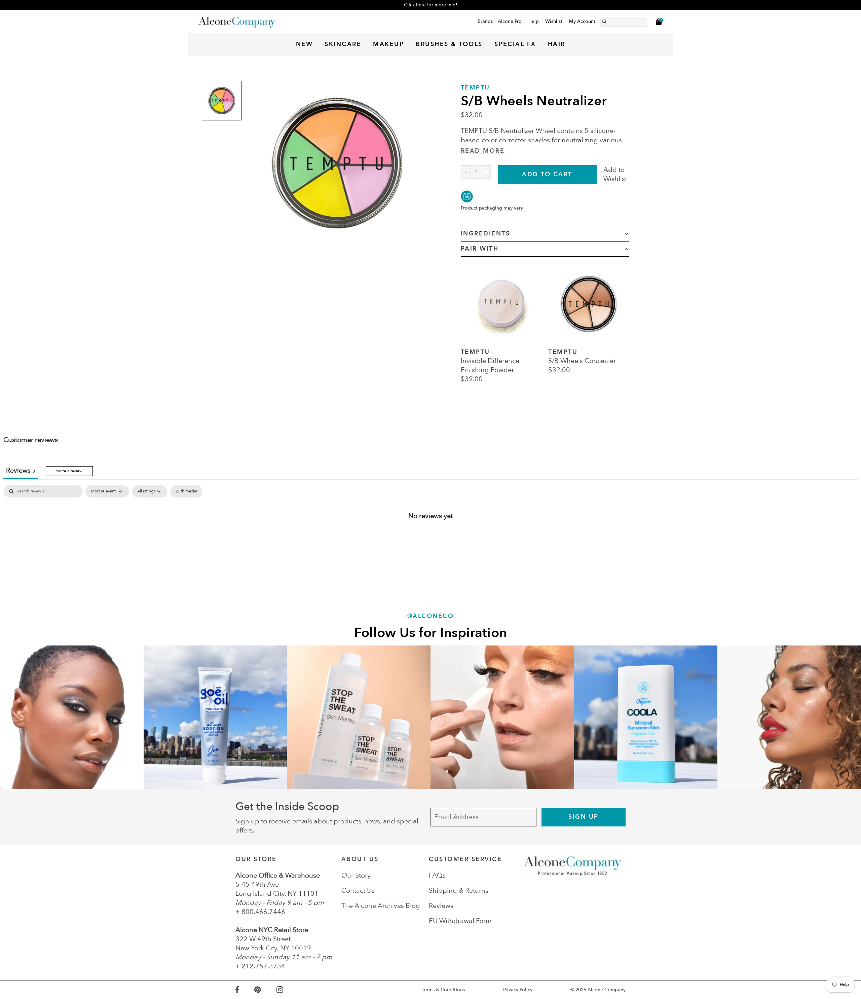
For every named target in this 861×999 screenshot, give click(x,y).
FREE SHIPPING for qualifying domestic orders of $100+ (430, 5)
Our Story (356, 875)
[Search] (604, 20)
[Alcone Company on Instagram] (287, 989)
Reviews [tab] (20, 470)
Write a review (69, 471)
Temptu (475, 87)
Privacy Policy (517, 990)
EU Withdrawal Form (460, 920)
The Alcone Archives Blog (380, 905)
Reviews (441, 905)
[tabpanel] (430, 537)
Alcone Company (607, 990)
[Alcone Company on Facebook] (244, 989)
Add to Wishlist (615, 174)
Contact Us (358, 890)
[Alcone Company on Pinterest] (265, 989)
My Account (582, 21)
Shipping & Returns (458, 890)
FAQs (437, 875)
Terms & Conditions (443, 990)
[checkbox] (186, 491)
